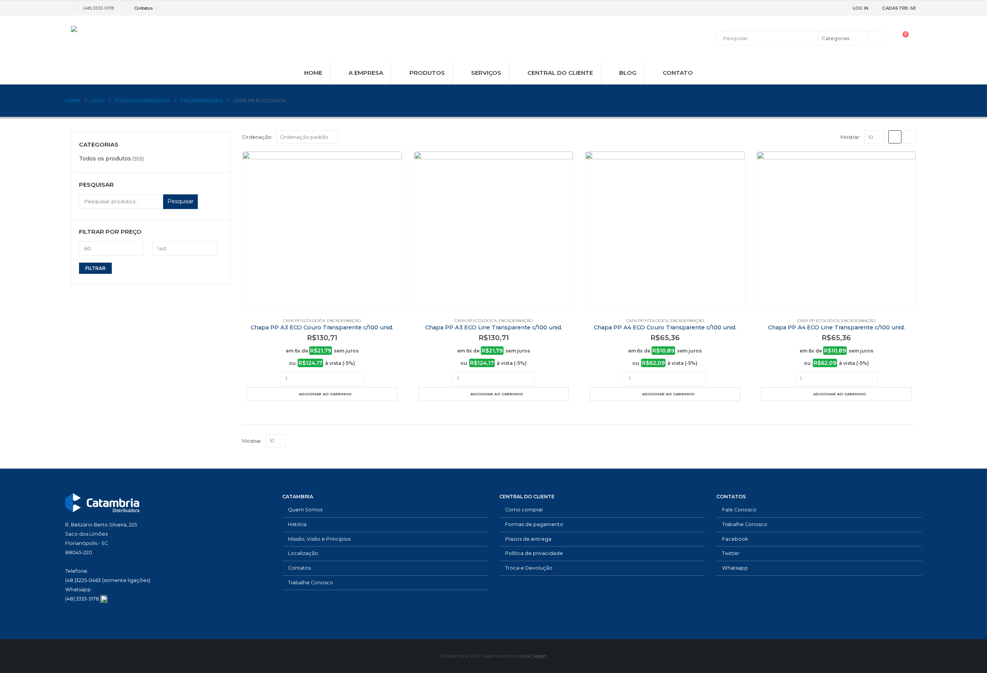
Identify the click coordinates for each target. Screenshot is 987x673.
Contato (678, 72)
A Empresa (366, 72)
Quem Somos (305, 510)
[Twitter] (817, 8)
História (297, 524)
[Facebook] (804, 8)
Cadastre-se (899, 8)
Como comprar (524, 510)
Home (313, 72)
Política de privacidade (534, 553)
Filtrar (95, 268)
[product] (322, 231)
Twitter (730, 553)
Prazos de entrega (528, 539)
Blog (628, 72)
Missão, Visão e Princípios (319, 539)
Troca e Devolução (528, 568)
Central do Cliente (560, 72)
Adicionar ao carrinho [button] (325, 394)
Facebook (735, 539)
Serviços (486, 72)
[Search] (878, 38)
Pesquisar (180, 201)
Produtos (427, 72)
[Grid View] (894, 136)
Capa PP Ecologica (304, 320)
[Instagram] (829, 8)
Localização (303, 553)
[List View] (909, 136)
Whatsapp (735, 568)
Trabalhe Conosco (310, 582)
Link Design (533, 656)
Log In (861, 8)
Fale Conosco (739, 510)
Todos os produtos (105, 158)
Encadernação (344, 320)
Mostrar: (850, 137)
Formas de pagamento (534, 524)
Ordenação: (257, 137)
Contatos (143, 8)
